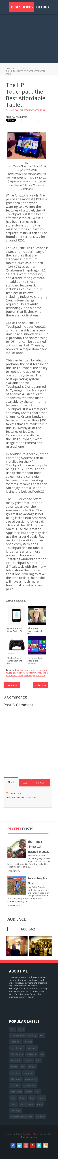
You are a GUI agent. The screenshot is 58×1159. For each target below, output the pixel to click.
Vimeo (39, 1145)
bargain (24, 670)
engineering (31, 1079)
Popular (40, 782)
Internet (32, 672)
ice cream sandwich (18, 672)
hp (7, 672)
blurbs (14, 1066)
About (11, 782)
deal (45, 670)
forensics (15, 1085)
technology (29, 675)
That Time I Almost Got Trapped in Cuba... (38, 846)
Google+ (26, 1145)
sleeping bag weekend (21, 1116)
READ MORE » (13, 871)
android (15, 670)
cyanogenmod (35, 670)
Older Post (40, 685)
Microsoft (32, 1048)
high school (16, 1091)
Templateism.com (29, 1137)
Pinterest (32, 1145)
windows (40, 1116)
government (29, 1085)
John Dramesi (17, 1048)
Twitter (19, 1145)
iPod (32, 1098)
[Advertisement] (29, 37)
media (14, 675)
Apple (21, 1029)
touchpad (20, 68)
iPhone (22, 1098)
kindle (45, 672)
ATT (12, 1029)
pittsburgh (16, 1110)
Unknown (14, 110)
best (38, 1060)
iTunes (41, 1098)
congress (15, 1073)
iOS (37, 1091)
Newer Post (12, 685)
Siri (42, 1054)
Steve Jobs (16, 1060)
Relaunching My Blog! (37, 880)
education (28, 1073)
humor (29, 1091)
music (13, 1104)
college (32, 1066)
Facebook (15, 1041)
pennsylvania (26, 1104)
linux (8, 675)
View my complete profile (21, 797)
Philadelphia (17, 1054)
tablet (21, 675)
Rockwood (32, 1054)
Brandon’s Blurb (30, 1134)
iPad (39, 672)
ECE (42, 1035)
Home (9, 68)
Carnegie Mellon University (23, 1035)
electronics (16, 1079)
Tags (24, 782)
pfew (39, 1104)
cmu (23, 1066)
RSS (45, 1145)
